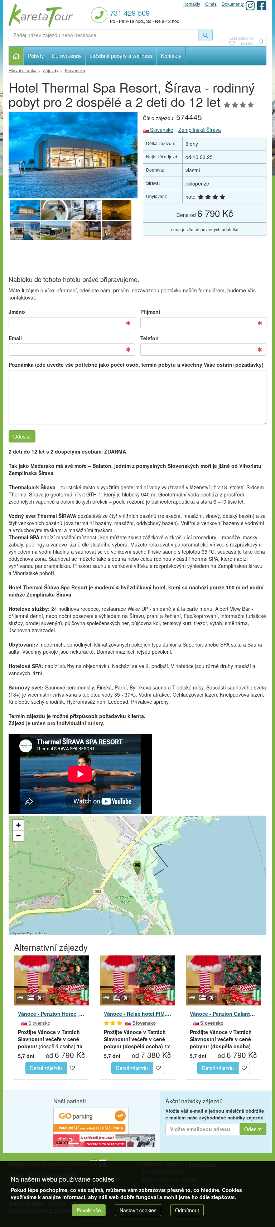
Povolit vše (89, 1210)
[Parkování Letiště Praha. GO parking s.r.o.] (91, 1120)
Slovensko (161, 129)
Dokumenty (233, 4)
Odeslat (22, 436)
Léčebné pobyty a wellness (121, 55)
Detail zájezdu (46, 1068)
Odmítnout (187, 1210)
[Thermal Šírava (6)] (116, 231)
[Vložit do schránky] (72, 1066)
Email (15, 338)
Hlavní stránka (16, 56)
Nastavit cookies (138, 1210)
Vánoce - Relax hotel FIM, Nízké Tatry (137, 1013)
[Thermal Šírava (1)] (86, 210)
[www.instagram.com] (250, 5)
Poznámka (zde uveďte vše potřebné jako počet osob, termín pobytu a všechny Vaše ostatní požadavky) (136, 364)
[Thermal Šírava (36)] (73, 155)
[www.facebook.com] (261, 5)
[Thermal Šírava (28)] (55, 231)
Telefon (149, 338)
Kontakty (171, 55)
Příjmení (150, 311)
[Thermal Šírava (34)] (55, 210)
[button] (136, 866)
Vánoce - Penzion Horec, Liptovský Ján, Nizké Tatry (51, 1013)
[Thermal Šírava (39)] (86, 231)
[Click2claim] (104, 1140)
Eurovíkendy (67, 55)
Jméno (17, 311)
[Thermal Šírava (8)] (116, 210)
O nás (211, 4)
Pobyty (36, 55)
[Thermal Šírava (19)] (25, 231)
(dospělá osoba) (50, 1039)
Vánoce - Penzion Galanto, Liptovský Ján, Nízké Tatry (223, 1013)
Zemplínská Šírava (199, 129)
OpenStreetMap (22, 933)
